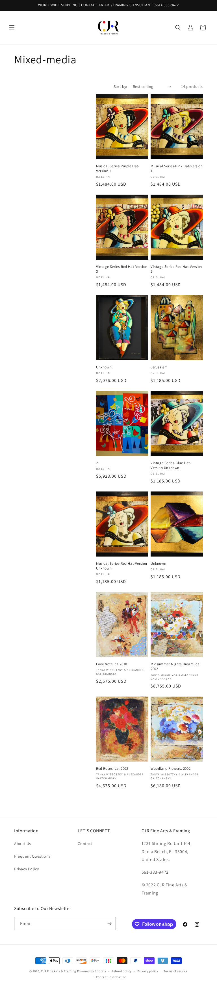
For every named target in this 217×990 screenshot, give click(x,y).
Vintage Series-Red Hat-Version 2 (176, 269)
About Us (22, 843)
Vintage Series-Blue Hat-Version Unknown (171, 465)
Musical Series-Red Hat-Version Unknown (121, 566)
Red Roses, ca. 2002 (112, 768)
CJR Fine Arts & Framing (58, 971)
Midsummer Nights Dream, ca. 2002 (176, 666)
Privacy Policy (26, 868)
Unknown (104, 367)
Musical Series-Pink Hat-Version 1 (177, 168)
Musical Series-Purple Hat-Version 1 (118, 168)
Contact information (111, 977)
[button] (12, 27)
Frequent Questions (32, 856)
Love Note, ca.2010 (111, 664)
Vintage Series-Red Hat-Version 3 (121, 269)
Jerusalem (159, 367)
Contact (85, 843)
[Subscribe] (109, 923)
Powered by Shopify (91, 971)
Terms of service (175, 971)
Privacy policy (147, 971)
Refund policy (122, 971)
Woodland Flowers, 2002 (170, 768)
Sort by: (120, 86)
